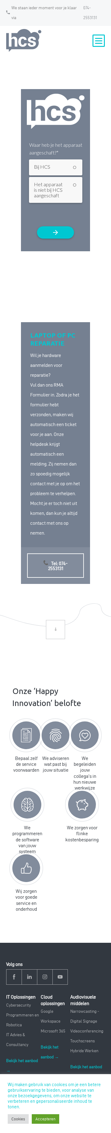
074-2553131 (90, 13)
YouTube (60, 977)
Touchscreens (82, 1041)
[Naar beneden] (55, 629)
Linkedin (29, 977)
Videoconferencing (86, 1031)
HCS (24, 40)
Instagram (44, 977)
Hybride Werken (84, 1051)
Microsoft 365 (53, 1031)
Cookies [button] (18, 1119)
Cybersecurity (18, 1005)
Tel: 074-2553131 (58, 566)
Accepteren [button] (45, 1119)
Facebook (14, 977)
